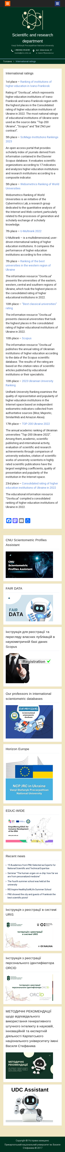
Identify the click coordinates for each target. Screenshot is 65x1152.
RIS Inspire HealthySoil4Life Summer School (29, 889)
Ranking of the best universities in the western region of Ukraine (28, 265)
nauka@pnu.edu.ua (23, 53)
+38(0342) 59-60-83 (22, 50)
